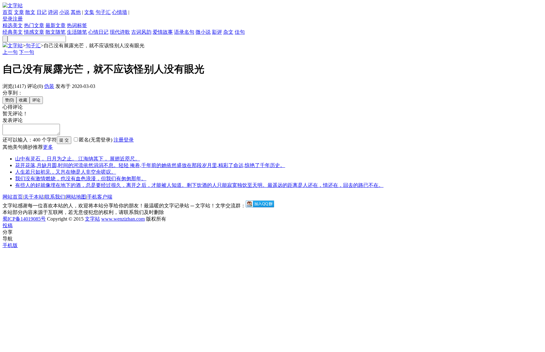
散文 (30, 12)
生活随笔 (77, 32)
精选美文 (13, 25)
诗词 (53, 12)
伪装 (49, 86)
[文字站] (13, 5)
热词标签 (77, 25)
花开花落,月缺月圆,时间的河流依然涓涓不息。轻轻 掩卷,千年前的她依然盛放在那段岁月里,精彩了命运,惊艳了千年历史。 (150, 165)
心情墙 (119, 12)
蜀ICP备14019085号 (24, 219)
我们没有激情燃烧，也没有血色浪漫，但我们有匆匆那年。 (80, 178)
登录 (8, 18)
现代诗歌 (120, 32)
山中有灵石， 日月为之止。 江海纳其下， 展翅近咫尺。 (77, 158)
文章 (19, 12)
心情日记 (98, 32)
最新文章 (55, 25)
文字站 (15, 45)
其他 (76, 12)
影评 (217, 32)
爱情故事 (163, 32)
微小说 (203, 32)
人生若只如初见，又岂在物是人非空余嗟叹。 (65, 172)
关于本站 (34, 196)
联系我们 (55, 196)
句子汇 (103, 12)
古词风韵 (141, 32)
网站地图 (76, 196)
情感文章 (34, 32)
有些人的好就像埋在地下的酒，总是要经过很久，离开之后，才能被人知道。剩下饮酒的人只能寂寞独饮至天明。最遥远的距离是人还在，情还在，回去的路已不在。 (199, 185)
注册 (18, 18)
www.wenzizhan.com (123, 219)
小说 (64, 12)
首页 (8, 12)
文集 (89, 12)
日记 (42, 12)
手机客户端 (99, 196)
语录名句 (184, 32)
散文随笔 (55, 32)
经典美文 (13, 32)
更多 (48, 147)
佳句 (240, 32)
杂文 (228, 32)
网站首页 (13, 196)
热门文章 (34, 25)
